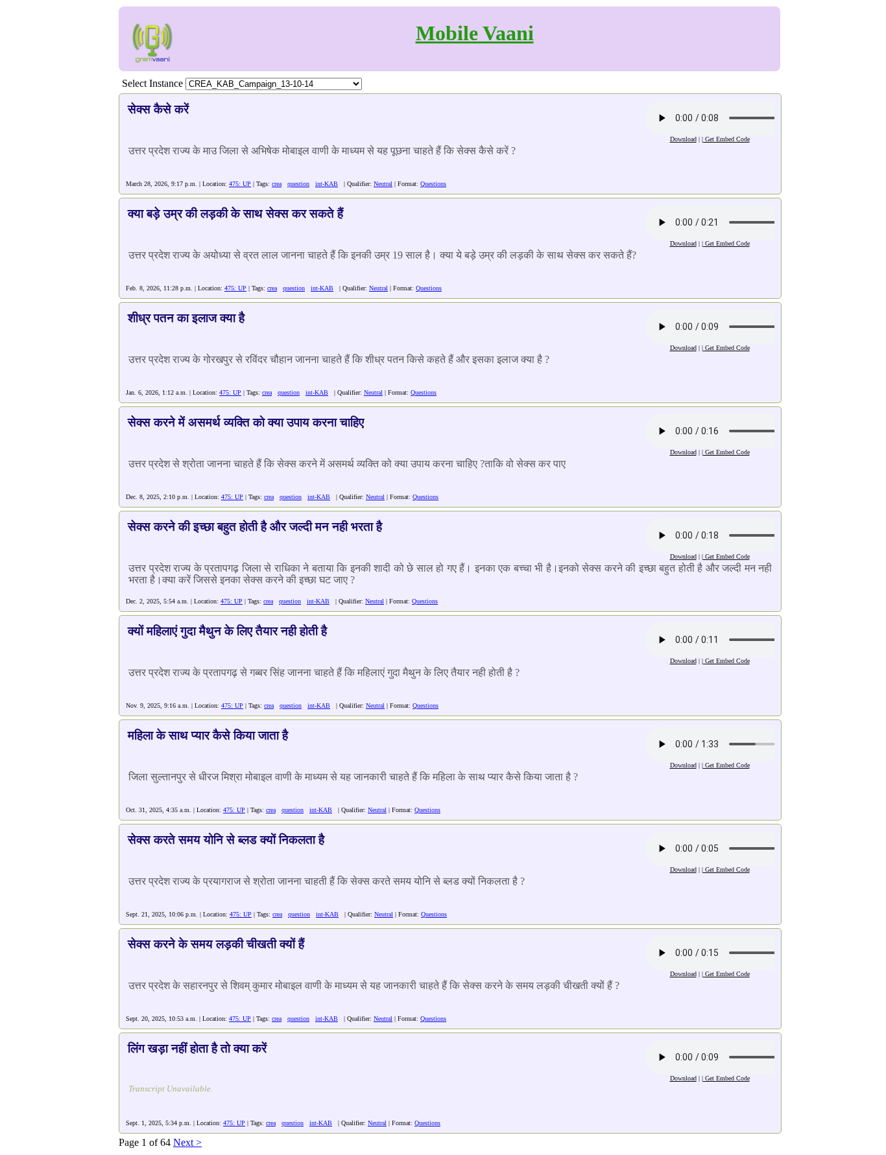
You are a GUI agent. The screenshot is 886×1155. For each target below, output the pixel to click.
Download (683, 139)
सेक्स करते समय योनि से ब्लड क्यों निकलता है (226, 839)
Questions (433, 183)
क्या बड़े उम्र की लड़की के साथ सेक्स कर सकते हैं (235, 213)
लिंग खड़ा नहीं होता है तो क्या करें (197, 1048)
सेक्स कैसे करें (158, 109)
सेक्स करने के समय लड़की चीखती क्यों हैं (216, 944)
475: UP (240, 183)
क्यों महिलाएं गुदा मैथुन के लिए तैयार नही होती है (227, 631)
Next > (187, 1142)
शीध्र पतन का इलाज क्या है (186, 318)
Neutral (383, 183)
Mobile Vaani (475, 33)
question (298, 183)
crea (276, 183)
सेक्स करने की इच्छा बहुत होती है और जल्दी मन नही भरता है (255, 526)
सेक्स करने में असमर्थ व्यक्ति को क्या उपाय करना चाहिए (246, 422)
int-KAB (326, 183)
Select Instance (152, 83)
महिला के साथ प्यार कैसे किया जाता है (208, 735)
